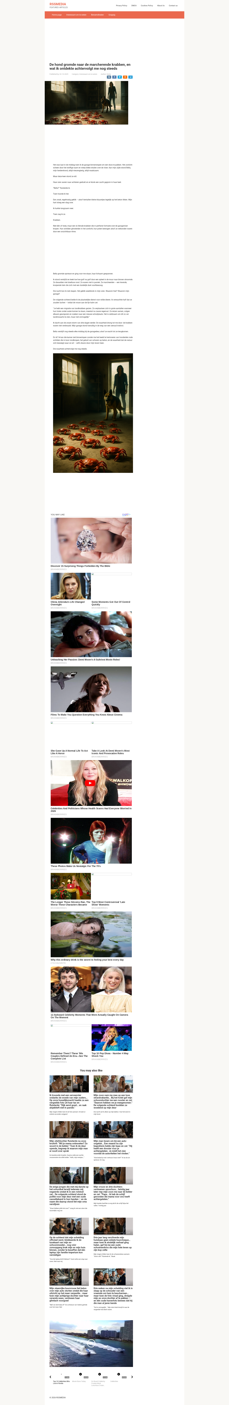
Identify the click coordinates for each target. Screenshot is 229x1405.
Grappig (112, 15)
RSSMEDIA (58, 4)
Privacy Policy (121, 6)
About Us (161, 6)
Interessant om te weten (76, 15)
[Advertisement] (114, 38)
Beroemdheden (97, 15)
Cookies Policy (147, 6)
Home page (57, 15)
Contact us (173, 6)
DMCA (134, 6)
